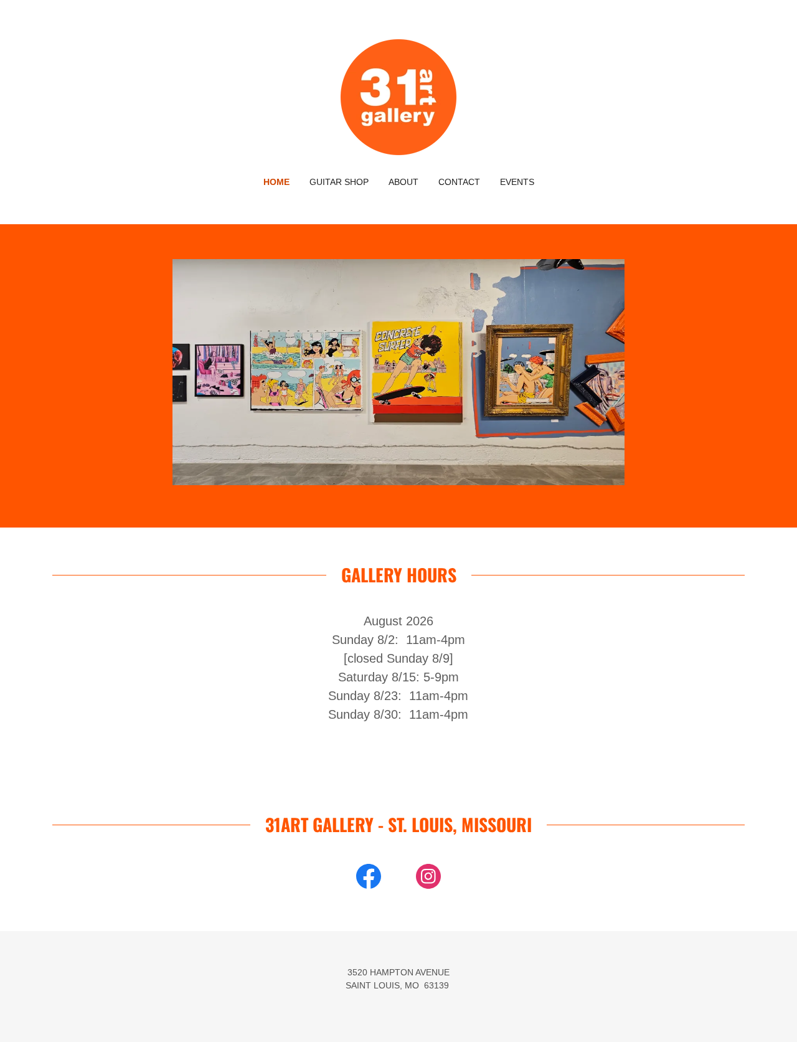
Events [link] (517, 182)
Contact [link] (459, 182)
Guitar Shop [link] (339, 182)
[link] (398, 96)
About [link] (403, 182)
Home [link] (276, 182)
